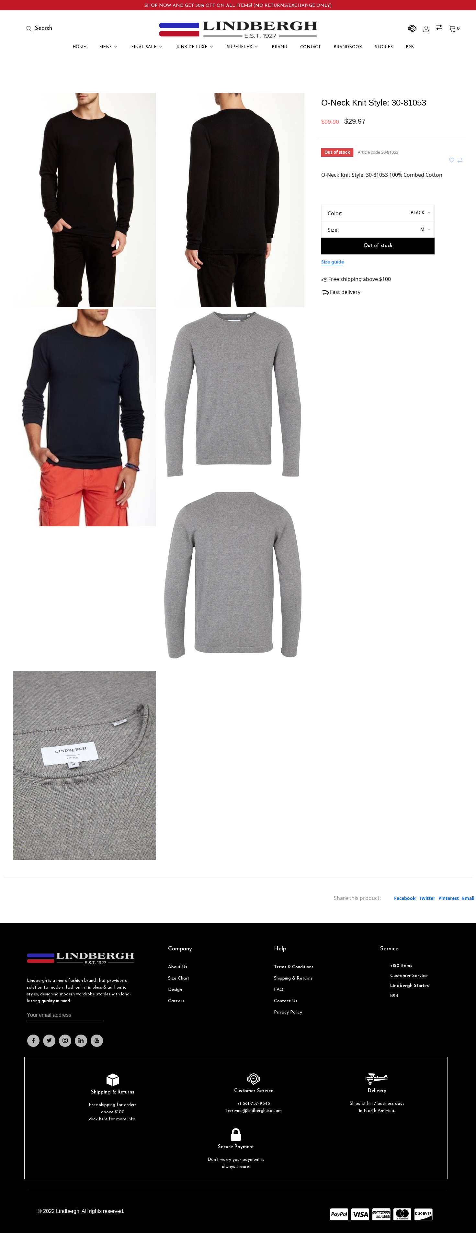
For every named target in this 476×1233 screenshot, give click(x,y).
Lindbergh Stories (409, 985)
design (175, 989)
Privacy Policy (288, 1012)
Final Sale (144, 47)
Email (468, 898)
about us (177, 967)
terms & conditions (293, 967)
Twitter (427, 898)
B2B (410, 47)
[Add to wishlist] (452, 160)
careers (176, 1001)
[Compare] (440, 29)
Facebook (405, 898)
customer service (409, 975)
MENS (105, 47)
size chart (178, 978)
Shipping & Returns (293, 978)
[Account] (427, 29)
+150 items (401, 965)
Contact (310, 47)
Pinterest (448, 898)
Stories (384, 47)
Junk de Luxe (192, 47)
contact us (285, 1001)
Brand (279, 47)
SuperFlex (239, 47)
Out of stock (378, 245)
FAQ (279, 989)
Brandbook (348, 47)
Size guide (332, 262)
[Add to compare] (459, 160)
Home (79, 47)
